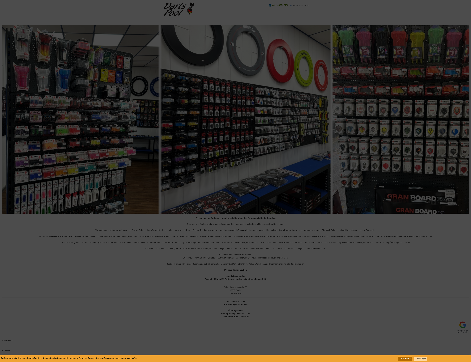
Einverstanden (405, 358)
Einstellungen (420, 358)
